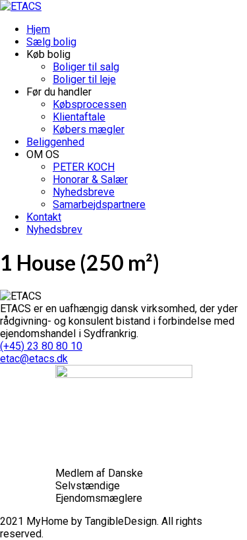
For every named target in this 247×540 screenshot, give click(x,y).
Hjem (38, 29)
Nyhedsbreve (84, 192)
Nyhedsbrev (54, 229)
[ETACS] (20, 6)
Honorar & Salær (90, 179)
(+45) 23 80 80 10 (41, 346)
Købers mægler (88, 129)
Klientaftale (79, 117)
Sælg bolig (51, 42)
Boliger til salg (86, 67)
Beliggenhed (55, 142)
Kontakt (43, 217)
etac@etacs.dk (34, 358)
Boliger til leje (84, 79)
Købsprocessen (89, 104)
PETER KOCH (84, 167)
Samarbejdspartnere (99, 204)
